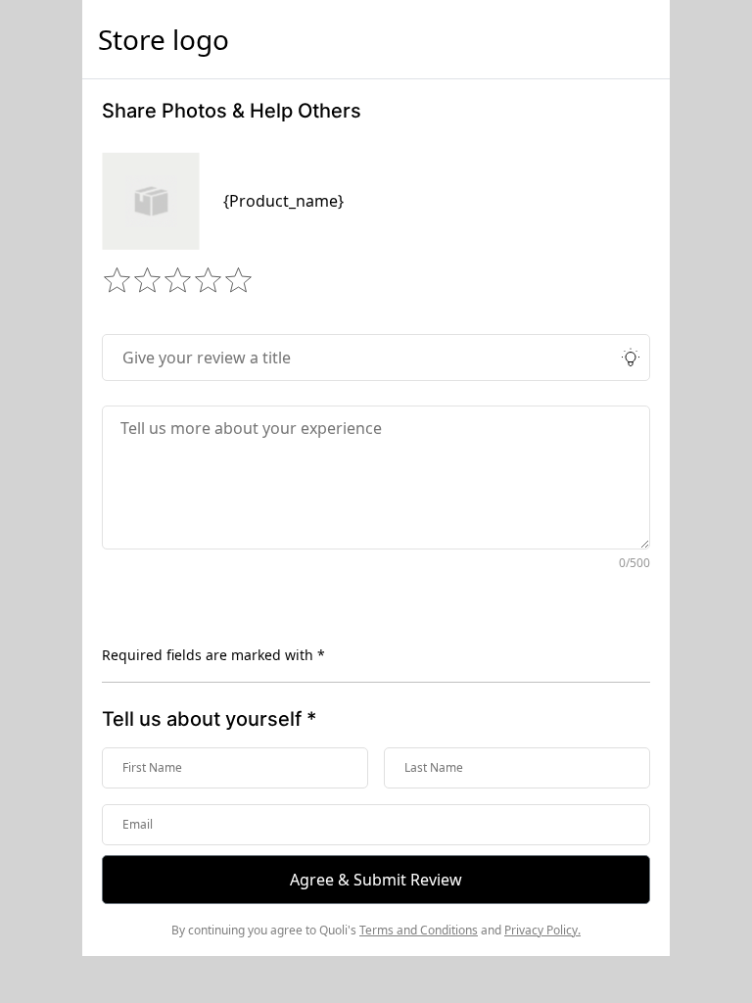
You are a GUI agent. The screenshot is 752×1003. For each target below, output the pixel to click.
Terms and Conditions (418, 930)
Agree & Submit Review (376, 879)
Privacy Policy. (542, 930)
